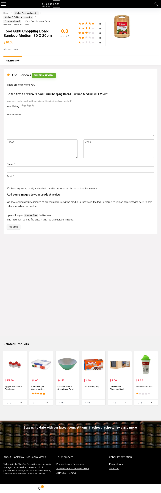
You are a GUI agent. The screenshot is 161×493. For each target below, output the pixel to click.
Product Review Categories (70, 464)
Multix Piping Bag (91, 386)
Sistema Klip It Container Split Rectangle (38, 389)
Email (10, 176)
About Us (114, 468)
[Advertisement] (80, 260)
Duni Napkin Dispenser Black (117, 387)
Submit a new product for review (72, 468)
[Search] (156, 4)
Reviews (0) (12, 60)
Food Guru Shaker (144, 386)
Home (6, 13)
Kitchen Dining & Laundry (26, 13)
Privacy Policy (116, 464)
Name (11, 164)
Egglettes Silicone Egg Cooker (13, 387)
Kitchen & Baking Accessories (18, 17)
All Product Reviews (66, 473)
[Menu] (4, 4)
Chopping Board (12, 21)
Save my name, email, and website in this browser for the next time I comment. (54, 188)
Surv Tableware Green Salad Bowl (65, 387)
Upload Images (15, 215)
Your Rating (13, 106)
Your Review (14, 114)
